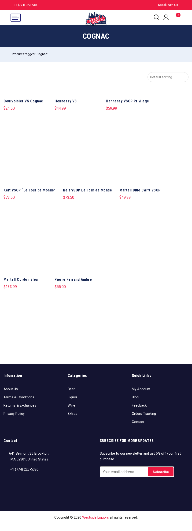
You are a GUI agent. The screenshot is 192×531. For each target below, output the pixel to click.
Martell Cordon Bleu (21, 279)
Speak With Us (168, 5)
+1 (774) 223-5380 (26, 5)
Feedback (139, 405)
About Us (11, 389)
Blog (135, 397)
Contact (138, 422)
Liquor (72, 397)
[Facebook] (8, 483)
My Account (141, 389)
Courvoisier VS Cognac (23, 101)
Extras (72, 413)
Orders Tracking (144, 413)
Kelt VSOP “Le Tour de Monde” (29, 190)
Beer (71, 389)
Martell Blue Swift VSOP (140, 190)
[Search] (156, 17)
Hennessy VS (66, 101)
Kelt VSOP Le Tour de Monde (87, 190)
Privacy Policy (14, 413)
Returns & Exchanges (20, 405)
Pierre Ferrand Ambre (73, 279)
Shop (75, 524)
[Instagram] (16, 483)
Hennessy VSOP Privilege (127, 101)
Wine (71, 405)
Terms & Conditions (19, 397)
